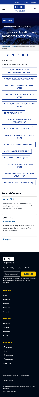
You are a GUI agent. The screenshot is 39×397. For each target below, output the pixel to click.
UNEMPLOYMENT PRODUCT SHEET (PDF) (19, 96)
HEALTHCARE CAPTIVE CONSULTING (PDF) (19, 105)
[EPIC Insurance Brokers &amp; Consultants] (8, 260)
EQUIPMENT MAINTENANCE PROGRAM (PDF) (19, 121)
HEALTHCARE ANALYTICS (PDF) (17, 129)
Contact (33, 2)
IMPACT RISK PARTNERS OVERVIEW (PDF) (19, 136)
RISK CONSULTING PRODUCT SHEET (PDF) (19, 86)
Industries (6, 323)
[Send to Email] (23, 55)
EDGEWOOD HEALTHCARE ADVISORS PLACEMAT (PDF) (19, 71)
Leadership (7, 299)
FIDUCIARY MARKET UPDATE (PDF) (18, 183)
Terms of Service (8, 380)
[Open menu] (4, 8)
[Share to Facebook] (18, 55)
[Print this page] (28, 55)
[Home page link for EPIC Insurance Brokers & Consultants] (19, 8)
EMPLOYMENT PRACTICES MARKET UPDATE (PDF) (19, 175)
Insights (8, 46)
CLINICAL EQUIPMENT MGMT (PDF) (18, 144)
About (5, 295)
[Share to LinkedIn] (8, 55)
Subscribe (28, 274)
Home (3, 46)
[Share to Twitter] (13, 55)
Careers (26, 2)
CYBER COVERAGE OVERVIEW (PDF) (19, 79)
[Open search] (35, 9)
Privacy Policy (29, 278)
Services (6, 327)
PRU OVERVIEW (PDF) (13, 113)
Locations (17, 2)
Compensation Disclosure (10, 375)
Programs (6, 332)
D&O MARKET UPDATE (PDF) (16, 158)
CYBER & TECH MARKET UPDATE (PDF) (19, 165)
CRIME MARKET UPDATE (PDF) (16, 151)
